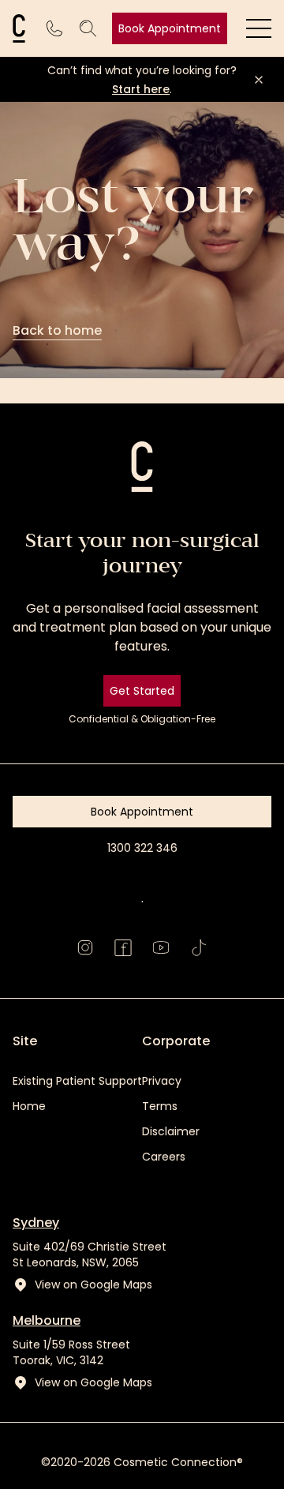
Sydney (36, 1222)
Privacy (161, 1081)
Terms (160, 1106)
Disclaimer (171, 1131)
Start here (141, 89)
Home (29, 1106)
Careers (163, 1157)
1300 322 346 (142, 848)
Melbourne (46, 1320)
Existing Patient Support (77, 1081)
